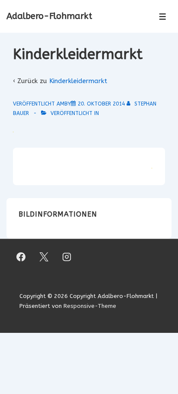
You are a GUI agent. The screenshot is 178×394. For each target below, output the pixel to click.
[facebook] (21, 257)
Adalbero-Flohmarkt (49, 16)
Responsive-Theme (90, 306)
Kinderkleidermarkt (78, 81)
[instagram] (67, 257)
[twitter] (44, 257)
